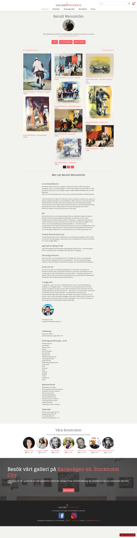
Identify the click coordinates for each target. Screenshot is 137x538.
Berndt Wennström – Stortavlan (65, 134)
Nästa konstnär (107, 50)
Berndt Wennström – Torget (95, 149)
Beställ (47, 88)
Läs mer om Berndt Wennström (68, 36)
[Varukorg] (133, 3)
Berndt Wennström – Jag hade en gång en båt (99, 80)
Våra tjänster (83, 9)
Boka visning (68, 490)
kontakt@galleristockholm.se (92, 520)
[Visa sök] (129, 3)
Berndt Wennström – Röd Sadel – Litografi (36, 92)
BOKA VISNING (79, 42)
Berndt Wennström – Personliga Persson (68, 106)
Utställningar (65, 42)
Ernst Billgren (55, 450)
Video (55, 42)
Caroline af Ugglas (42, 450)
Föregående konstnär (31, 50)
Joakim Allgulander (94, 450)
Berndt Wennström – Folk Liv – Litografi (67, 77)
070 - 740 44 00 (73, 520)
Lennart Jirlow (68, 450)
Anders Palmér (81, 450)
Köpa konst (45, 9)
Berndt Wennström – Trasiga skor (65, 162)
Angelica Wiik (29, 450)
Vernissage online (69, 9)
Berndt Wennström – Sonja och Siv (97, 122)
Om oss (93, 9)
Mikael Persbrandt (108, 450)
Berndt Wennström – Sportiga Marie (35, 135)
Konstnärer (56, 9)
